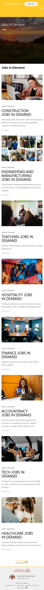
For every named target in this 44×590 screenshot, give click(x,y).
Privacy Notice (20, 585)
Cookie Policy (28, 585)
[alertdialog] (22, 8)
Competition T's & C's (10, 585)
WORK (4, 30)
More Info (31, 4)
